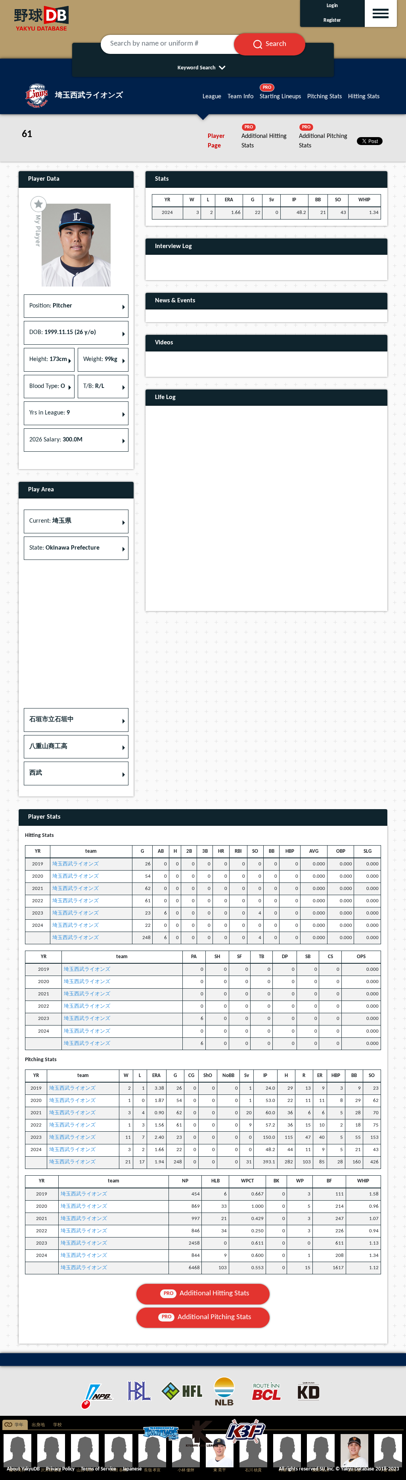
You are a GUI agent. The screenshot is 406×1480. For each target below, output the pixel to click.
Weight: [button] (100, 359)
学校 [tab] (57, 1425)
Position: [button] (50, 306)
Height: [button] (48, 359)
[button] (76, 720)
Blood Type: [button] (47, 386)
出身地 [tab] (38, 1425)
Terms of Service (98, 1469)
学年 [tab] (19, 1425)
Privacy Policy (60, 1469)
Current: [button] (50, 521)
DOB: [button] (62, 332)
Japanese (132, 1469)
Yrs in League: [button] (49, 413)
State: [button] (64, 548)
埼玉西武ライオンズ (75, 864)
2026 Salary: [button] (55, 440)
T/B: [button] (93, 386)
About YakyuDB (23, 1469)
